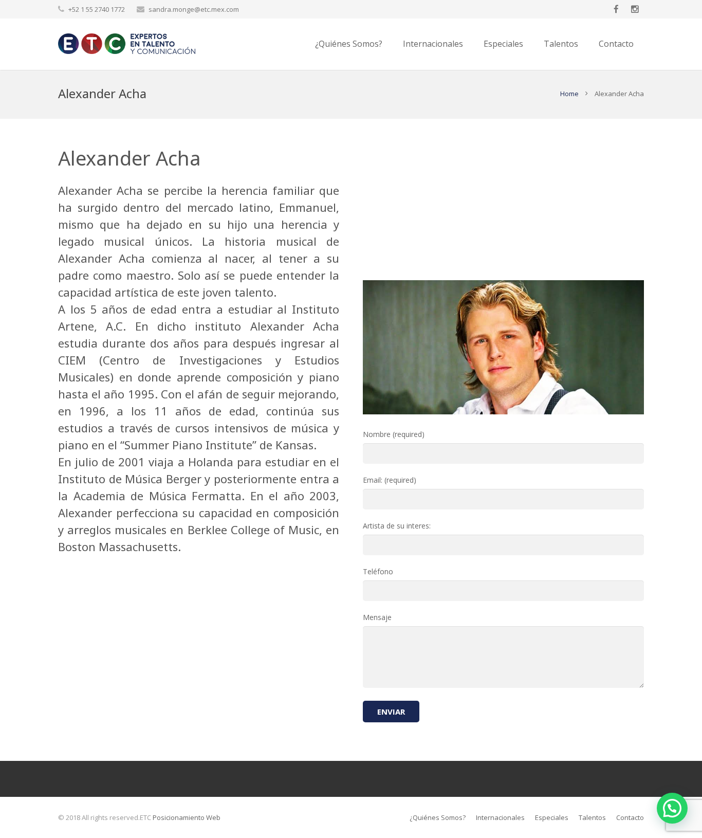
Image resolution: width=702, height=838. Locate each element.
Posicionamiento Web (186, 817)
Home (569, 93)
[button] (672, 808)
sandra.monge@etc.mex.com (194, 9)
